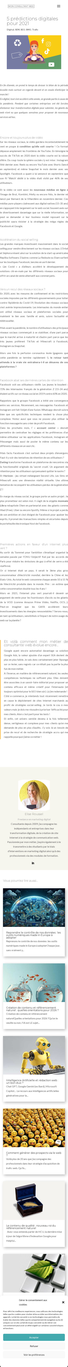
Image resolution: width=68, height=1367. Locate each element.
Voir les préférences (34, 1354)
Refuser (34, 1346)
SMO (28, 29)
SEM (17, 29)
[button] (63, 1302)
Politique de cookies (32, 1362)
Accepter (34, 1337)
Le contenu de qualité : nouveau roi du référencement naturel (31, 1227)
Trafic (35, 29)
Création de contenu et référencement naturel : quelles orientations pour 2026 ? (32, 1009)
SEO (23, 29)
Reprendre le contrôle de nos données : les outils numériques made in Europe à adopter (33, 935)
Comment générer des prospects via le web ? (33, 1154)
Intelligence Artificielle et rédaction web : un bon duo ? (32, 1081)
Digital (10, 29)
